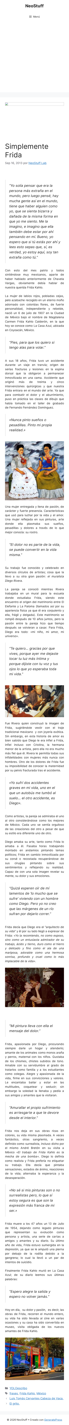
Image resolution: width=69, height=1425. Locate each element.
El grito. (15, 1403)
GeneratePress (53, 1419)
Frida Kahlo (27, 1393)
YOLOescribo (18, 1388)
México (41, 1393)
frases (14, 1393)
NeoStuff (34, 5)
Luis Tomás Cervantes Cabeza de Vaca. (36, 1398)
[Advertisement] (34, 57)
